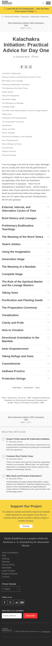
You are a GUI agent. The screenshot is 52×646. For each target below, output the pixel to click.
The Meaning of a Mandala (12, 103)
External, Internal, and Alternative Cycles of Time (21, 77)
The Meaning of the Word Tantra (15, 88)
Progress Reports (10, 574)
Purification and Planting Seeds (14, 118)
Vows (37, 388)
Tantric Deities (7, 92)
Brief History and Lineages (12, 81)
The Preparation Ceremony (13, 122)
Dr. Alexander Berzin (22, 57)
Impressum (45, 631)
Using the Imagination (10, 96)
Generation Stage (9, 99)
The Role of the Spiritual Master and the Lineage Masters (25, 111)
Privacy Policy (8, 565)
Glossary (6, 562)
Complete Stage (8, 107)
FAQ (4, 556)
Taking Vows (7, 114)
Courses (5, 577)
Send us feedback (10, 553)
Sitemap (5, 559)
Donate (26, 526)
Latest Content (8, 571)
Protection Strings (9, 155)
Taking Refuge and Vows (12, 144)
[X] (26, 67)
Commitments (7, 148)
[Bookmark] (30, 67)
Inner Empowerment (10, 140)
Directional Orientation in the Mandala (17, 137)
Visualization (7, 125)
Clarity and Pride (8, 129)
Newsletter (6, 568)
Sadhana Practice (9, 151)
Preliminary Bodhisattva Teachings (15, 85)
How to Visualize (8, 133)
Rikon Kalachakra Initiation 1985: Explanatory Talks (26, 24)
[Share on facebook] (22, 67)
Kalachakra (16, 388)
